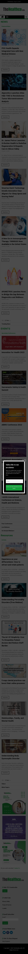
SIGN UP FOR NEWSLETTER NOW (14, 487)
